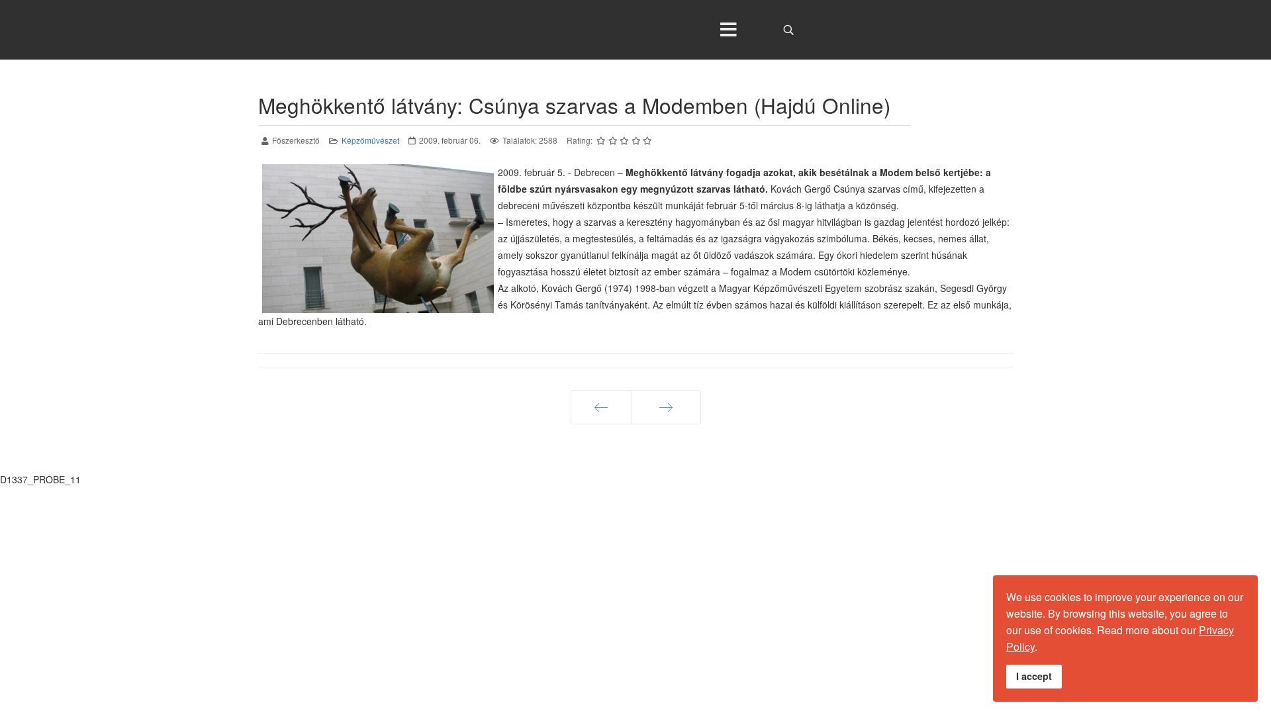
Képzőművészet (370, 140)
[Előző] (601, 407)
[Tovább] (666, 407)
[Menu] (728, 30)
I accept (1034, 676)
